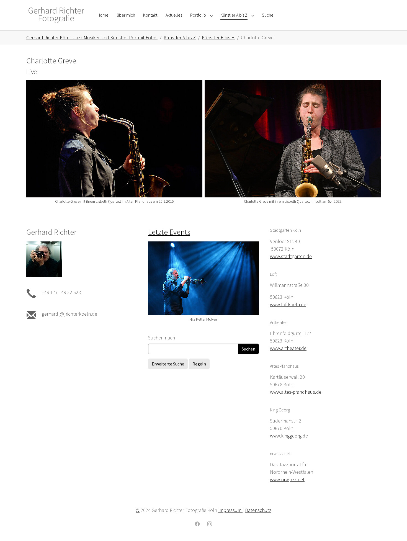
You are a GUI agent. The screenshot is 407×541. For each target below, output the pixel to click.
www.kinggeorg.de (289, 435)
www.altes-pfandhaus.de (295, 392)
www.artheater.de (288, 348)
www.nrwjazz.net (287, 479)
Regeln (199, 364)
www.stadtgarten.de (291, 256)
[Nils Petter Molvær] (203, 278)
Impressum (230, 510)
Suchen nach (161, 337)
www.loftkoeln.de (288, 304)
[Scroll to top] (394, 528)
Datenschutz (258, 510)
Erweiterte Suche (168, 364)
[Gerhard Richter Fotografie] (56, 15)
